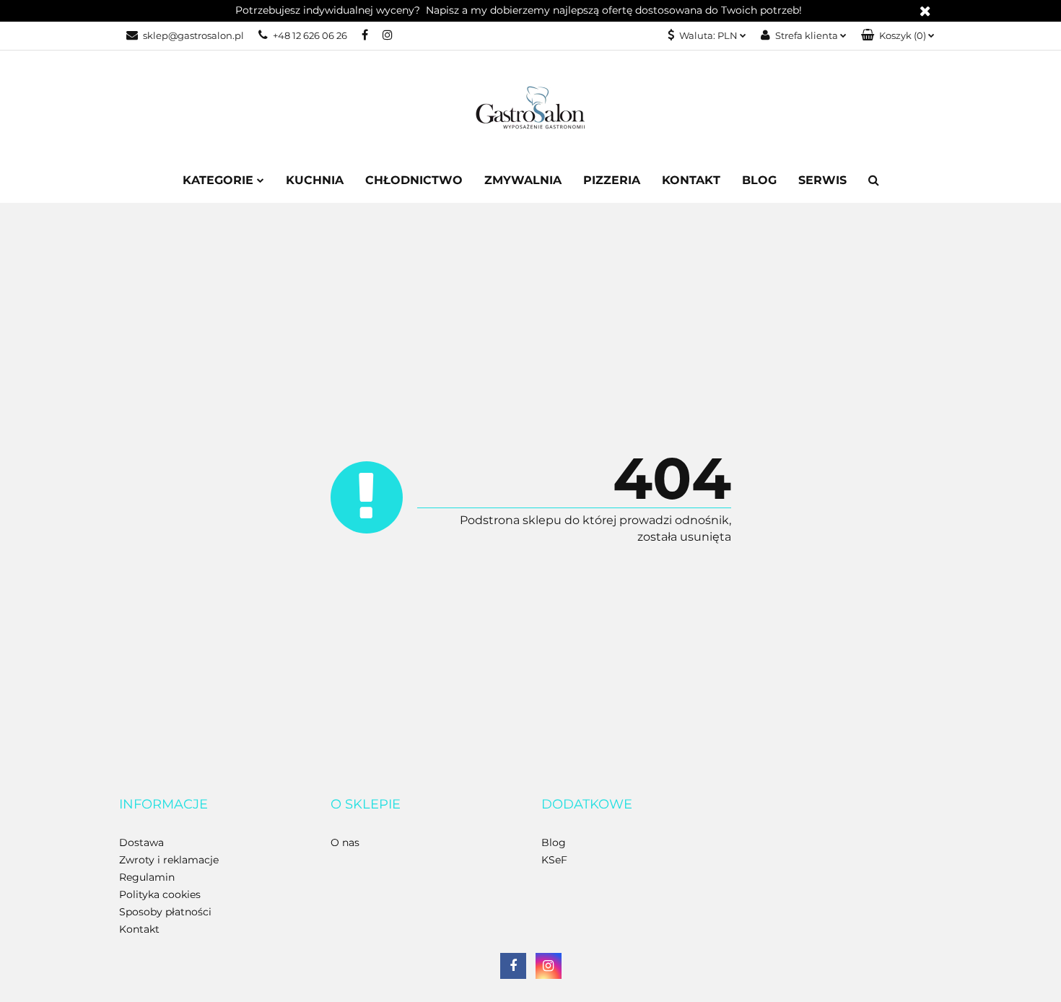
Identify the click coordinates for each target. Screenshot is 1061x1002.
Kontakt (691, 180)
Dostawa (141, 842)
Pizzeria (611, 180)
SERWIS (822, 180)
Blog (759, 180)
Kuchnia (315, 180)
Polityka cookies (160, 894)
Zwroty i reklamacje (169, 859)
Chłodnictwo (414, 180)
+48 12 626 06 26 (310, 35)
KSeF (554, 859)
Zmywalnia (523, 180)
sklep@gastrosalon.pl (193, 35)
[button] (898, 36)
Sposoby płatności (165, 911)
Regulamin (147, 877)
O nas (345, 842)
